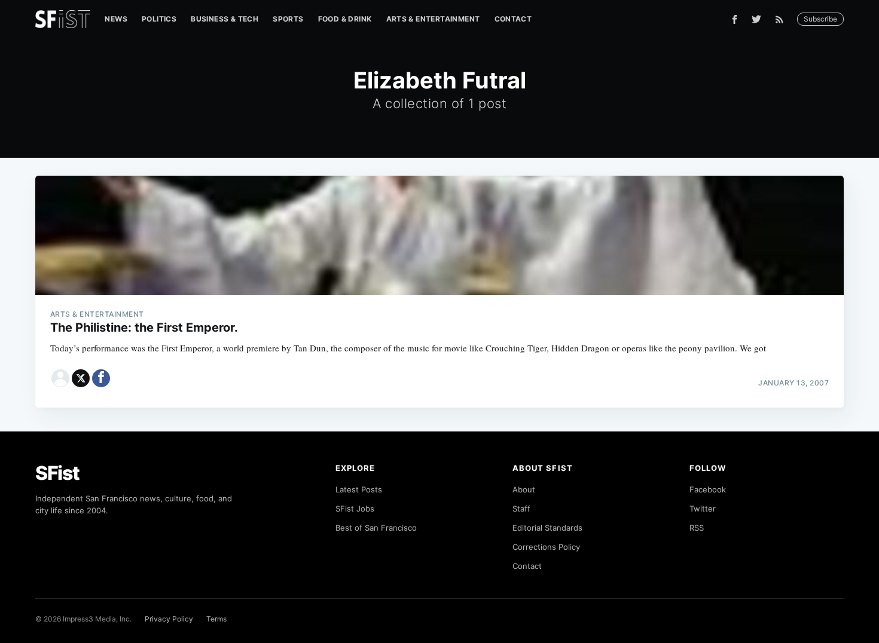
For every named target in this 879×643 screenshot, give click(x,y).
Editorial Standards (547, 527)
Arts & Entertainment (433, 18)
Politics (159, 18)
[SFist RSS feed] (782, 19)
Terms (216, 618)
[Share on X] (81, 378)
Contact (513, 18)
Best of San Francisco (376, 527)
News (116, 18)
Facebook (707, 489)
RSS (696, 527)
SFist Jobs (354, 508)
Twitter (702, 508)
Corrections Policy (546, 547)
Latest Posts (358, 489)
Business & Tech (224, 18)
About (523, 489)
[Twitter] (756, 19)
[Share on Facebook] (101, 378)
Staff (521, 508)
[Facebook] (734, 19)
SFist (57, 473)
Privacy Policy (169, 618)
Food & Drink (345, 18)
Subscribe (820, 18)
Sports (288, 18)
